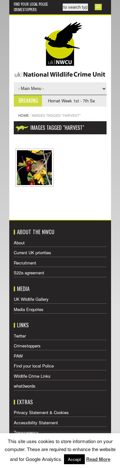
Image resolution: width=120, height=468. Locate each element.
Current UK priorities (32, 252)
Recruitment (25, 263)
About (19, 243)
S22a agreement (29, 273)
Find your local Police (31, 4)
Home (23, 115)
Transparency (26, 432)
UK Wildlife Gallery (31, 299)
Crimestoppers (25, 9)
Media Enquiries (29, 309)
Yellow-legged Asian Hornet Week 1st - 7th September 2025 (61, 101)
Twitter (20, 336)
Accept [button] (74, 459)
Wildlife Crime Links (32, 376)
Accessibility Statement (36, 423)
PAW (18, 356)
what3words (25, 386)
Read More (98, 459)
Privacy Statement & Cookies (41, 412)
